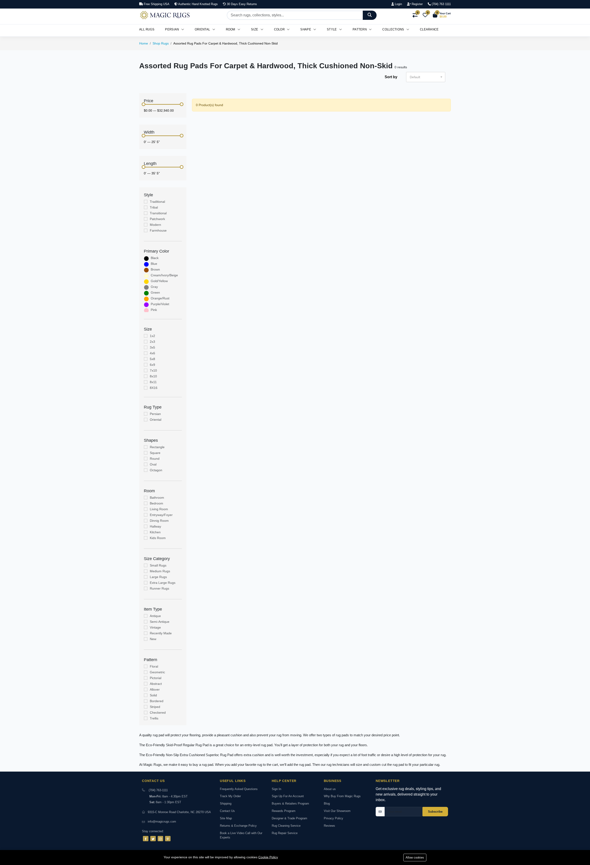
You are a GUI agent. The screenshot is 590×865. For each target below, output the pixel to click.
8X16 (153, 388)
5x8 (152, 359)
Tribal (154, 207)
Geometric (157, 672)
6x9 (152, 365)
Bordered (156, 701)
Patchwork (157, 219)
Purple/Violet (160, 304)
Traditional (157, 201)
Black (155, 258)
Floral (154, 666)
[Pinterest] (168, 838)
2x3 (152, 341)
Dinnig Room (159, 520)
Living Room (159, 509)
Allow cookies (415, 857)
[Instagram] (160, 838)
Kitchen (155, 532)
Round (154, 458)
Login (398, 4)
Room (231, 29)
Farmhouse (158, 230)
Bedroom (156, 503)
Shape (306, 29)
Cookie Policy (268, 857)
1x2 (152, 336)
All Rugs (146, 29)
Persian (172, 29)
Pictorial (155, 678)
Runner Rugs (159, 588)
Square (155, 453)
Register (417, 4)
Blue (154, 263)
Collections (393, 29)
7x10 (153, 370)
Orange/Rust (160, 298)
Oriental (203, 29)
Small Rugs (158, 565)
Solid (153, 695)
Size (255, 29)
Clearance (429, 29)
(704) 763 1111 (441, 4)
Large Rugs (158, 577)
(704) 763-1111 (158, 790)
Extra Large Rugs (162, 583)
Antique (155, 616)
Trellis (154, 718)
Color (280, 29)
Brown (155, 269)
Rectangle (157, 447)
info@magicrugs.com (162, 821)
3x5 (152, 347)
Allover (155, 689)
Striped (155, 707)
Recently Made (161, 633)
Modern (155, 225)
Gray (154, 287)
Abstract (156, 684)
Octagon (156, 470)
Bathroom (157, 497)
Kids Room (158, 538)
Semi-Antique (159, 621)
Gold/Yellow (159, 281)
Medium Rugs (160, 571)
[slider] (143, 104)
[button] (442, 15)
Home (143, 43)
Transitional (158, 213)
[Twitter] (153, 838)
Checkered (158, 712)
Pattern (360, 29)
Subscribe (435, 811)
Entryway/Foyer (161, 515)
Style (332, 29)
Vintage (155, 627)
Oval (153, 464)
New (153, 639)
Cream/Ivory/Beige (164, 275)
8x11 (153, 382)
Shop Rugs (161, 43)
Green (155, 292)
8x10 (153, 376)
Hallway (155, 526)
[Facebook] (145, 838)
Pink (154, 310)
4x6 (152, 353)
